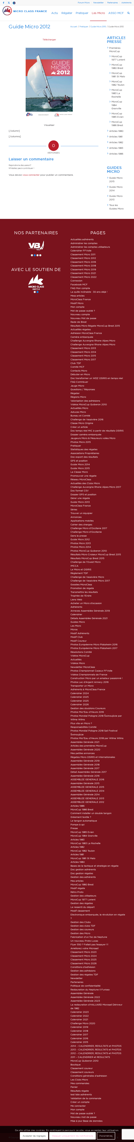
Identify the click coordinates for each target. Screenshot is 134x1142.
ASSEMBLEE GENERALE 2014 (87, 791)
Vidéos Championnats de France (88, 674)
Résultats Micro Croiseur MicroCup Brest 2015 (95, 554)
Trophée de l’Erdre (80, 595)
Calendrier (76, 614)
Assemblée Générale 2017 (84, 768)
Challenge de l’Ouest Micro (85, 562)
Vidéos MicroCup (80, 655)
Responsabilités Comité (83, 727)
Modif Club (76, 637)
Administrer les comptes (83, 243)
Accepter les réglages (34, 1135)
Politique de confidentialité (85, 985)
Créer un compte (80, 1102)
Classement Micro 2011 (82, 254)
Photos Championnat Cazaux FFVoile (91, 670)
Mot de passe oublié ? (82, 310)
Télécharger (49, 39)
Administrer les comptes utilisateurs (90, 247)
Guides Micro (77, 622)
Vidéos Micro (77, 663)
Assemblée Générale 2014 (85, 794)
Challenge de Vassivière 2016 (86, 419)
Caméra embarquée (81, 337)
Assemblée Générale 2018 (84, 764)
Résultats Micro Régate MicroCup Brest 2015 (95, 325)
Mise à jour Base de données (86, 1121)
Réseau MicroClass (80, 479)
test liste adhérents (81, 1094)
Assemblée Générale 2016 (84, 776)
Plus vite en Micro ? (81, 723)
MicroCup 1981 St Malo (118, 75)
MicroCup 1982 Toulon (117, 83)
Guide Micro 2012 (29, 26)
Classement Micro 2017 (83, 359)
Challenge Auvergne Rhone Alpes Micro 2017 (95, 487)
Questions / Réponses (82, 389)
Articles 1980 (116, 131)
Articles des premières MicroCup (88, 745)
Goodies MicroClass (81, 584)
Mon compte (77, 307)
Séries (73, 509)
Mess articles (77, 295)
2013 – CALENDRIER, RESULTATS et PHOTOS (95, 1049)
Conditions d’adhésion (82, 967)
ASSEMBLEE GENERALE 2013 (87, 798)
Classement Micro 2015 (83, 355)
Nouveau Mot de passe (83, 318)
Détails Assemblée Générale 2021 (89, 618)
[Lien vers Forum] (14, 2)
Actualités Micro (79, 408)
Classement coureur (81, 1068)
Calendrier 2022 (79, 1016)
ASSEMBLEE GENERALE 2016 (87, 779)
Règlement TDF (79, 573)
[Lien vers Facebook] (3, 2)
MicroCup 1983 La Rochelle (116, 93)
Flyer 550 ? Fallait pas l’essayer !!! (89, 944)
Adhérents (126, 3)
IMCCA (74, 566)
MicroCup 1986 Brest (117, 124)
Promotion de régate (82, 588)
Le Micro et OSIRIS (80, 569)
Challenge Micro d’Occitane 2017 (88, 528)
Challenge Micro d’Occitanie (86, 532)
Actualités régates (80, 329)
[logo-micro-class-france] (25, 13)
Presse (74, 828)
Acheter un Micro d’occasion (86, 603)
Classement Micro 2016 (83, 262)
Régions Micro (78, 397)
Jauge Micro (77, 385)
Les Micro (75, 625)
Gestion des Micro (80, 933)
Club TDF (75, 363)
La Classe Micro (79, 472)
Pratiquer (75, 445)
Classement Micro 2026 (83, 963)
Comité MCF (77, 367)
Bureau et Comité (80, 415)
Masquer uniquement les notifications (72, 1135)
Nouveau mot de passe (83, 1117)
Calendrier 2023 (79, 1012)
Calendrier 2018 (79, 1031)
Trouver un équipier (81, 513)
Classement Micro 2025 (83, 959)
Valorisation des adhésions (85, 400)
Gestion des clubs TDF (82, 926)
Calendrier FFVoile (80, 250)
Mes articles (76, 881)
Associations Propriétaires (84, 453)
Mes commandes (79, 1083)
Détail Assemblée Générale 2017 (88, 772)
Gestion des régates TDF (84, 974)
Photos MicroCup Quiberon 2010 (88, 550)
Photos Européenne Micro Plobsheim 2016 (93, 644)
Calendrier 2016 (79, 1038)
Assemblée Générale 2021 (84, 742)
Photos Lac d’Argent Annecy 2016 (89, 682)
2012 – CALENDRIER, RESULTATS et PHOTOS (95, 1053)
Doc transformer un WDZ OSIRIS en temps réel (96, 378)
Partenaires (112, 3)
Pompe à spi (77, 824)
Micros (73, 629)
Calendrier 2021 (79, 1019)
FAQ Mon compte (80, 288)
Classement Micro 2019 (83, 269)
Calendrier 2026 (79, 704)
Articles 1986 (116, 153)
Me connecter (78, 1106)
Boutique (75, 1064)
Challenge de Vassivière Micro (87, 577)
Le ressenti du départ (82, 907)
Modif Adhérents (79, 633)
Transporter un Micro (82, 685)
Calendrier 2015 (79, 1042)
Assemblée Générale (82, 993)
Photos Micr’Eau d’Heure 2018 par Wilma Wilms (96, 738)
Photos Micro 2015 (80, 442)
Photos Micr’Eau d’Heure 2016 (87, 712)
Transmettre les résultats (84, 592)
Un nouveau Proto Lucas (84, 941)
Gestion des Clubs (80, 922)
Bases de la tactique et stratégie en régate (94, 866)
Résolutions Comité (81, 652)
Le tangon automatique (83, 820)
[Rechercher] (128, 13)
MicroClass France (80, 299)
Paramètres (105, 1135)
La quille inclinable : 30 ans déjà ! (88, 292)
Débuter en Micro (80, 374)
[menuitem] (84, 2)
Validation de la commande (85, 1098)
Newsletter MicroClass (82, 667)
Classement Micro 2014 (83, 352)
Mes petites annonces (82, 753)
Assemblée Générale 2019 (84, 760)
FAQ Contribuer (79, 382)
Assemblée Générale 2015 (84, 783)
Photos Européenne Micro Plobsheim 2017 (93, 648)
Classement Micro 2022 (83, 277)
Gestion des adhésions (82, 970)
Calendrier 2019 (79, 1027)
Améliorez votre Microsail (84, 948)
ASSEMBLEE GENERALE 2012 (87, 802)
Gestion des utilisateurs (83, 895)
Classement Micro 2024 (83, 956)
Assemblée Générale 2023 (85, 1001)
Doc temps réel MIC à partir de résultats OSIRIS (97, 430)
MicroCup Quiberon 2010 (84, 1060)
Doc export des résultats (84, 457)
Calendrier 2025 (79, 697)
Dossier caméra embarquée (85, 434)
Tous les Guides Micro (116, 207)
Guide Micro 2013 (115, 198)
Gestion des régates (81, 903)
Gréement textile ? (80, 817)
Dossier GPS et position (83, 494)
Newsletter (98, 3)
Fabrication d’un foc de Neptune (88, 937)
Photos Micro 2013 (80, 543)
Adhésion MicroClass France (86, 333)
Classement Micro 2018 (83, 265)
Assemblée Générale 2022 (85, 997)
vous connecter (31, 175)
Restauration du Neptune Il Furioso (90, 989)
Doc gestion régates (81, 873)
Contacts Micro (78, 370)
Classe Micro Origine (81, 423)
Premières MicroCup (114, 50)
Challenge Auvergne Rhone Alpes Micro (92, 340)
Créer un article (79, 427)
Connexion (76, 280)
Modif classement (80, 910)
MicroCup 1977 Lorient (118, 58)
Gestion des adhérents (83, 877)
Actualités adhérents (82, 239)
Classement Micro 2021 (83, 273)
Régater (75, 393)
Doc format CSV (79, 490)
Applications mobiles (82, 520)
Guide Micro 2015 (115, 180)
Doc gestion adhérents (83, 869)
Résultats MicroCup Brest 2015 (87, 558)
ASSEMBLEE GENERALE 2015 (87, 787)
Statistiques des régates (83, 449)
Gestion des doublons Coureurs (87, 708)
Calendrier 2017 (79, 1034)
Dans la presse (78, 535)
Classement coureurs (82, 1072)
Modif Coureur (78, 641)
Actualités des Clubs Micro (85, 483)
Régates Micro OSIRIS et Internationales (92, 757)
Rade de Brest (78, 322)
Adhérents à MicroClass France (87, 689)
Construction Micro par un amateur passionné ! (96, 678)
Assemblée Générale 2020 (85, 749)
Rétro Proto (76, 892)
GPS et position (79, 460)
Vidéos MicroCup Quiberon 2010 (88, 404)
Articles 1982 (116, 142)
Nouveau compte (80, 314)
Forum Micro (84, 3)
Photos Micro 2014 (80, 547)
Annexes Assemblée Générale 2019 (90, 610)
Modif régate (77, 888)
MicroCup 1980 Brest (117, 66)
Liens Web (76, 599)
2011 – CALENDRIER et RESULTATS (90, 1057)
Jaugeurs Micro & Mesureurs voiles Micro (92, 438)
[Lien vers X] (8, 2)
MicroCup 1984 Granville (116, 105)
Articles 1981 (116, 136)
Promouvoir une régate (83, 475)
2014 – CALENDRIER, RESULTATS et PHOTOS (95, 1046)
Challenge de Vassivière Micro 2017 (90, 580)
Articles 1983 (116, 148)
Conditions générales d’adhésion (88, 1076)
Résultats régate (79, 1091)
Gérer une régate (80, 498)
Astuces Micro (78, 412)
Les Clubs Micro (79, 1079)
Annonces (75, 517)
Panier (74, 1087)
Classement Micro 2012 (83, 258)
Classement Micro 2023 (83, 952)
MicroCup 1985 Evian (117, 115)
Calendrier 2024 (79, 693)
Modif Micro (76, 303)
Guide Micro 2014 (115, 189)
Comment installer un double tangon (90, 813)
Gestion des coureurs (82, 929)
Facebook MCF (79, 284)
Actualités (75, 659)
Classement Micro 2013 (83, 348)
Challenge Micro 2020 (82, 1023)
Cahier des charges (81, 524)
